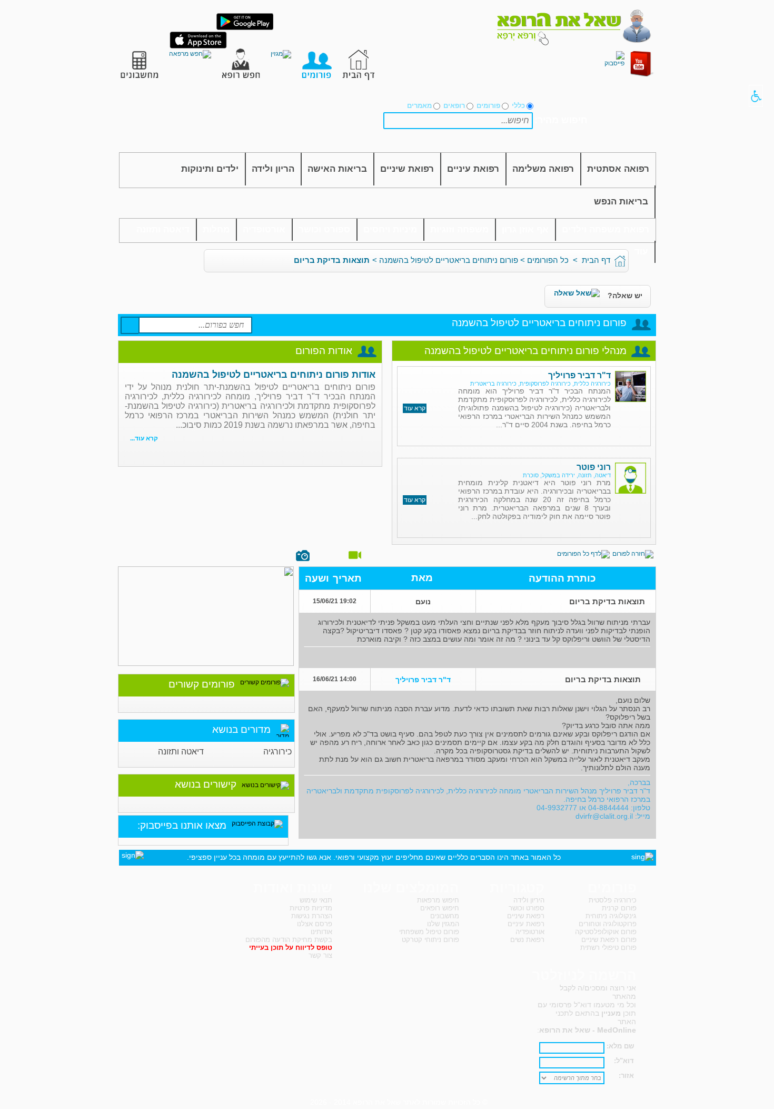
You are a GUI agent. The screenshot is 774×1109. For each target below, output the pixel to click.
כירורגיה (277, 751)
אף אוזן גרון (525, 229)
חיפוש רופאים (439, 908)
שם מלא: (620, 1046)
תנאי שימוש (316, 900)
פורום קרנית (619, 908)
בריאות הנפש (621, 202)
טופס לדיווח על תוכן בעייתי (290, 947)
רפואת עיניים (473, 169)
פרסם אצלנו (314, 924)
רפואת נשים (527, 940)
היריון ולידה (528, 900)
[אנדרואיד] (244, 28)
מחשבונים (444, 916)
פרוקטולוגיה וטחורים (608, 924)
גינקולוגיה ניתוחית (611, 916)
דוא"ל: (624, 1061)
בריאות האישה (337, 169)
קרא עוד (414, 408)
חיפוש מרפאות (438, 900)
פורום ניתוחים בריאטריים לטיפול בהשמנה (448, 260)
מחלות (216, 229)
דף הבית (596, 260)
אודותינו (321, 932)
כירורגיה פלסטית (613, 900)
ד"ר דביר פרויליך (579, 375)
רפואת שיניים (407, 169)
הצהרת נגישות (311, 916)
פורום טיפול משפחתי (429, 932)
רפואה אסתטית (618, 169)
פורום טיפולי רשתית (608, 947)
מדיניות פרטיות (311, 908)
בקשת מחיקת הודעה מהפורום (288, 940)
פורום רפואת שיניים (609, 940)
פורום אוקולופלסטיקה (606, 932)
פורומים (488, 106)
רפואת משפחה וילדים (605, 229)
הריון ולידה (273, 169)
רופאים (454, 106)
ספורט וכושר (324, 229)
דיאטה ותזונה (163, 229)
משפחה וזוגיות (459, 229)
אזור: (626, 1075)
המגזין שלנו (443, 924)
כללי (518, 106)
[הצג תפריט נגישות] (756, 96)
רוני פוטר (594, 467)
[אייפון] (198, 46)
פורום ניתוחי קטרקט (430, 940)
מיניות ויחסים (390, 229)
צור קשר (320, 955)
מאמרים (419, 106)
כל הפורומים (548, 260)
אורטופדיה (264, 229)
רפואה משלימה (543, 169)
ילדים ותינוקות (210, 169)
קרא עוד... (144, 438)
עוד (641, 252)
